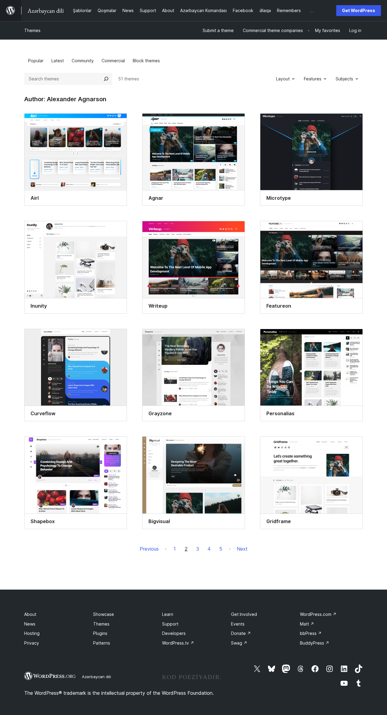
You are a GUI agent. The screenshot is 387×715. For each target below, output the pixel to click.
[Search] (106, 79)
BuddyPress (314, 642)
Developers (174, 633)
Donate (241, 633)
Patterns (101, 642)
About (30, 614)
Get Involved (244, 614)
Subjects (344, 78)
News (29, 623)
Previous (149, 549)
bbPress (311, 633)
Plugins (100, 633)
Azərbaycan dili (96, 676)
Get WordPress (358, 10)
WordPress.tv (178, 642)
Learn (167, 614)
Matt (307, 623)
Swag (239, 642)
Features (312, 78)
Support (170, 623)
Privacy (31, 642)
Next (242, 549)
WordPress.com (318, 614)
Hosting (32, 633)
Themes (32, 30)
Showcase (103, 614)
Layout (283, 78)
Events (238, 623)
